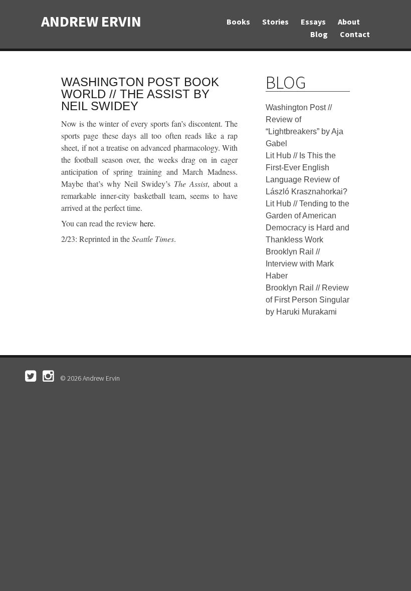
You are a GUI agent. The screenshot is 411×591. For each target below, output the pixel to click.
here (146, 223)
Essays (313, 22)
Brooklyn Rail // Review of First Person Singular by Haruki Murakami (307, 299)
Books (238, 22)
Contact (355, 34)
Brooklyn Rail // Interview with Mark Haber (300, 263)
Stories (275, 22)
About (349, 22)
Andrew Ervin (91, 21)
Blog (319, 34)
